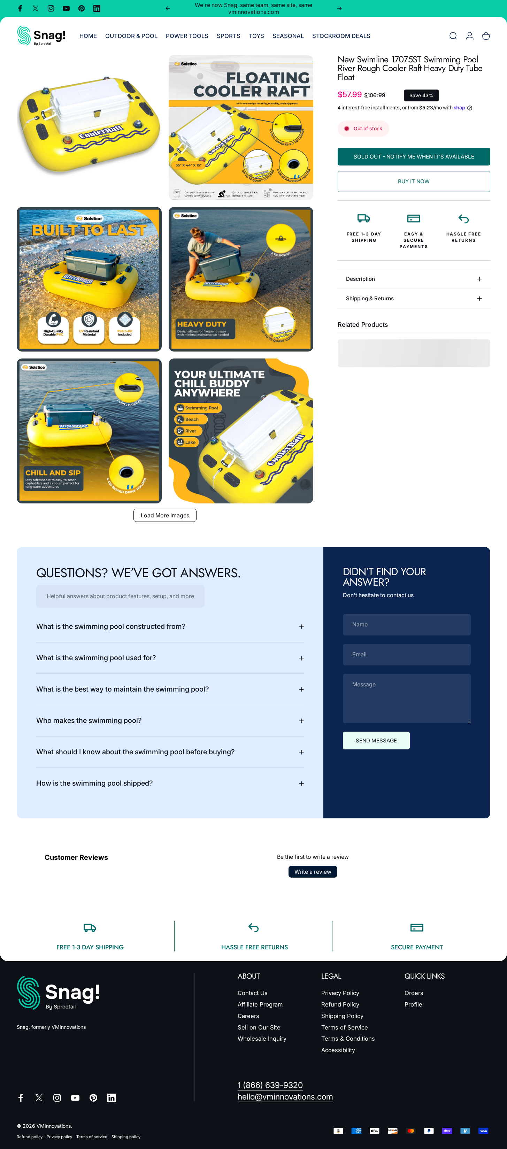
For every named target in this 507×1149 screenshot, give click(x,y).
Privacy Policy (340, 992)
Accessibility (338, 1050)
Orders (414, 992)
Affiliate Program (260, 1004)
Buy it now (414, 181)
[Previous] (168, 8)
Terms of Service (344, 1027)
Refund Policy (340, 1004)
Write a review (312, 871)
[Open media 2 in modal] (241, 127)
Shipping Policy (342, 1015)
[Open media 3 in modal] (89, 279)
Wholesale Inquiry (262, 1038)
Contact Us (253, 992)
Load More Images (165, 515)
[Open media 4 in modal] (241, 279)
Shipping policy (126, 1136)
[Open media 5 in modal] (89, 430)
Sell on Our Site (259, 1027)
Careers (248, 1015)
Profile (413, 1004)
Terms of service (91, 1136)
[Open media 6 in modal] (241, 430)
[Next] (339, 8)
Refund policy (30, 1136)
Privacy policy (59, 1136)
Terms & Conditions (348, 1038)
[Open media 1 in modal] (89, 127)
